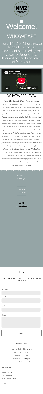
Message (4, 315)
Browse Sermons (22, 191)
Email (3, 306)
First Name (5, 289)
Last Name (5, 297)
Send (22, 333)
